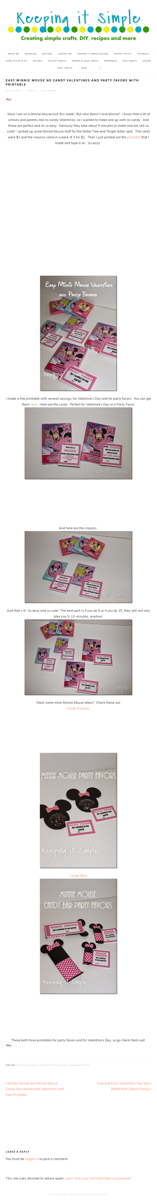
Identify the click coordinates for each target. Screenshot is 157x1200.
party (65, 1065)
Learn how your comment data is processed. (98, 1178)
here (34, 404)
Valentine (86, 1065)
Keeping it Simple (78, 23)
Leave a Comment (48, 91)
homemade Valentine (49, 1065)
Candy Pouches (78, 708)
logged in (32, 1159)
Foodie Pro (74, 1194)
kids (60, 1065)
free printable (28, 1065)
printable (134, 137)
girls (37, 1065)
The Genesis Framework (95, 1194)
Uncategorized (75, 1065)
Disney (19, 1065)
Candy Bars (78, 876)
